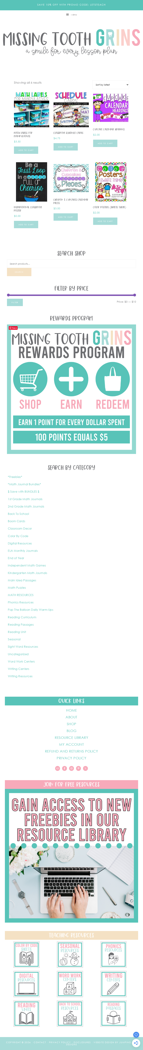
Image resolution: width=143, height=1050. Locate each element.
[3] (70, 996)
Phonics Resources (21, 602)
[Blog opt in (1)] (71, 921)
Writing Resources (20, 676)
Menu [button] (74, 15)
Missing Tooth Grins (71, 42)
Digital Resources (20, 543)
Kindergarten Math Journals (27, 573)
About (71, 717)
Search (19, 272)
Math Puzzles (17, 587)
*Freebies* (15, 477)
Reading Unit (17, 632)
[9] (70, 1025)
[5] (113, 966)
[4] (26, 996)
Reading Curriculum (22, 617)
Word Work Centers (21, 661)
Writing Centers (18, 669)
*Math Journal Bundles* (24, 484)
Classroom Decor (20, 528)
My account (71, 744)
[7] (26, 966)
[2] (113, 996)
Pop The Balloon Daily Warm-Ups (30, 609)
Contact (40, 1042)
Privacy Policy (71, 758)
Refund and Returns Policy (71, 751)
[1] (26, 1025)
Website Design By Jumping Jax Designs (101, 1043)
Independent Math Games (27, 565)
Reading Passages (21, 624)
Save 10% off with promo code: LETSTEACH (71, 4)
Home (71, 710)
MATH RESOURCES (20, 595)
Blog (71, 731)
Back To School (18, 514)
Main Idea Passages (22, 580)
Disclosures (82, 1042)
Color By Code (18, 536)
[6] (70, 966)
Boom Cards (16, 521)
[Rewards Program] (71, 453)
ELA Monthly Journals (23, 550)
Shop (71, 724)
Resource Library (71, 737)
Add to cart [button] (26, 150)
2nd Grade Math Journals (26, 506)
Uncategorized (18, 654)
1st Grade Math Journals (25, 499)
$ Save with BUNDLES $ (23, 491)
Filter (15, 302)
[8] (113, 1025)
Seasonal (14, 639)
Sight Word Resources (23, 646)
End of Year (16, 558)
